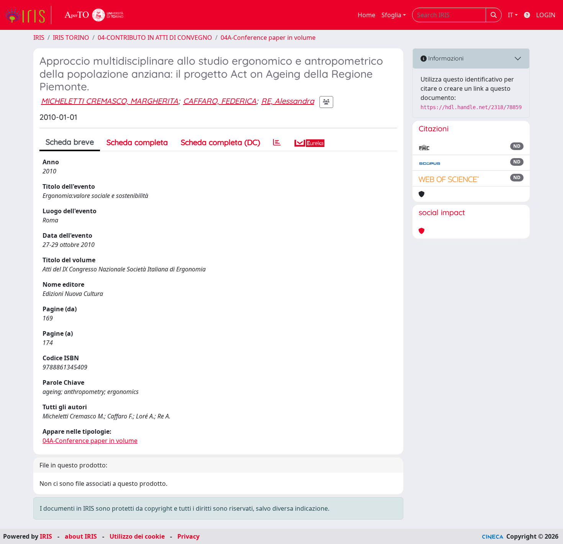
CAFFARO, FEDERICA (219, 101)
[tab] (277, 142)
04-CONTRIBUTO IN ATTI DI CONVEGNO (155, 37)
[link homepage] (28, 15)
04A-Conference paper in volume (268, 37)
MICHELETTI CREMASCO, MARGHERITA (109, 101)
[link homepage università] (94, 15)
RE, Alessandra (287, 101)
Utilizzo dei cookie (137, 536)
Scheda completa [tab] (137, 142)
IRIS (38, 37)
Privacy (188, 536)
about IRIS (81, 536)
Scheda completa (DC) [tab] (220, 142)
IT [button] (510, 15)
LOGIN (545, 15)
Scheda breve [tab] (70, 142)
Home (366, 15)
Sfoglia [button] (391, 15)
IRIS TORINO (71, 37)
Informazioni (445, 58)
